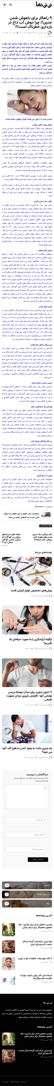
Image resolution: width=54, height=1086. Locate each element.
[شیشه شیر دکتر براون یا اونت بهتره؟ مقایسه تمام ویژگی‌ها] (8, 980)
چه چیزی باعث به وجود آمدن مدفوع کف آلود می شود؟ (27, 750)
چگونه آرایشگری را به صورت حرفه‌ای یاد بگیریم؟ (30, 641)
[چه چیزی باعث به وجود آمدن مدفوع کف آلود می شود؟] (27, 729)
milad (46, 596)
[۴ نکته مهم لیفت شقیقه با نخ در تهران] (8, 963)
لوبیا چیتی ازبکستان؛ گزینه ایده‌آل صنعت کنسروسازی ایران (37, 943)
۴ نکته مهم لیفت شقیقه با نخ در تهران (35, 958)
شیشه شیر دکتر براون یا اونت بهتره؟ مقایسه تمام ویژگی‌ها (36, 977)
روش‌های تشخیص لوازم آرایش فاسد (31, 590)
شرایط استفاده (34, 1017)
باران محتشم (42, 33)
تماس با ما (5, 1082)
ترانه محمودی (43, 648)
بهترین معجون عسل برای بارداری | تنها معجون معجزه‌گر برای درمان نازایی (35, 926)
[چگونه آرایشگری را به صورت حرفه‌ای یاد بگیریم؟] (27, 620)
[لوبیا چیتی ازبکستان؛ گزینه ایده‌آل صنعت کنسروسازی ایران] (8, 946)
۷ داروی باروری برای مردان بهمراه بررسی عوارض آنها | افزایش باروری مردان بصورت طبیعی (29, 696)
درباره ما (23, 1082)
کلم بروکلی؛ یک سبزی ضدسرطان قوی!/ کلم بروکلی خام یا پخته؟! (42, 538)
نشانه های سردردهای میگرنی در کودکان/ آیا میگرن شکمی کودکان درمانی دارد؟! (11, 539)
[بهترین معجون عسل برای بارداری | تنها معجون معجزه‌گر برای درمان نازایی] (8, 929)
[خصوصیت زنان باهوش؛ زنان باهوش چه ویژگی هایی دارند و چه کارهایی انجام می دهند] (46, 514)
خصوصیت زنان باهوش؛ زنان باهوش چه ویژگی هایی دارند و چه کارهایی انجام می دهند (21, 515)
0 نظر (14, 33)
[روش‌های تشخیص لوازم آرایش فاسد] (27, 571)
